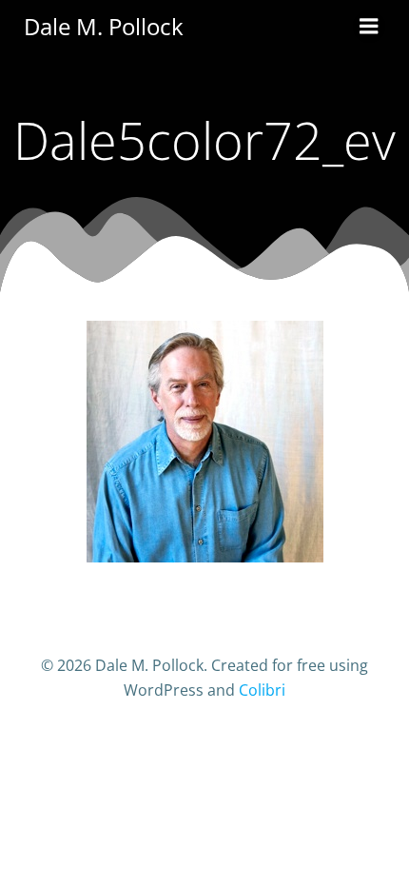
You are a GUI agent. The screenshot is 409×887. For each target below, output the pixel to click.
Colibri (262, 690)
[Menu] (369, 26)
